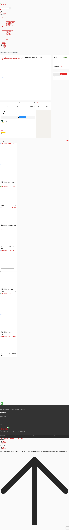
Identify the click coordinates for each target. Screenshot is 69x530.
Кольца (7, 32)
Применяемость (30, 102)
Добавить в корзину (62, 74)
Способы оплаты (3, 416)
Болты (7, 35)
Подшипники (8, 31)
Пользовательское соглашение (62, 436)
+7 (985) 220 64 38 (4, 429)
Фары (7, 39)
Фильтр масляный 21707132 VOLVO (7, 246)
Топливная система (5, 26)
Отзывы (36, 102)
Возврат (3, 44)
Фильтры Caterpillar (9, 25)
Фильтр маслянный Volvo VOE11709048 (8, 203)
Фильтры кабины (9, 23)
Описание (16, 102)
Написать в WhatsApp (19, 438)
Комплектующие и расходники (7, 30)
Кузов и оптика (5, 36)
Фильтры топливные (9, 18)
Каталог (1, 414)
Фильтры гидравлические (10, 21)
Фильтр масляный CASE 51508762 (7, 289)
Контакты (4, 448)
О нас (5, 46)
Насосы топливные (9, 27)
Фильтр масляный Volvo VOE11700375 (8, 182)
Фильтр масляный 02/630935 (6, 332)
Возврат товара (2, 419)
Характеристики (22, 102)
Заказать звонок (4, 4)
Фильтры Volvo (8, 24)
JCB (61, 66)
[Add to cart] (15, 163)
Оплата (3, 42)
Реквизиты (6, 47)
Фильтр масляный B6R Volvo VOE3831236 (8, 225)
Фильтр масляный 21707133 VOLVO (7, 268)
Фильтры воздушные (10, 22)
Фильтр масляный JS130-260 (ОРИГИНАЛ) (8, 353)
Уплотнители (8, 33)
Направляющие (9, 34)
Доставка (4, 43)
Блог (3, 48)
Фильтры (4, 17)
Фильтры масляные (63, 67)
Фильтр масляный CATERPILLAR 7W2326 (8, 161)
